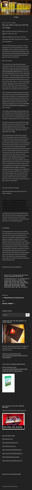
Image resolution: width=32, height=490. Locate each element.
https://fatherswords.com (9, 446)
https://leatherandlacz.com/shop (10, 457)
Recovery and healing (16, 276)
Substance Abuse (9, 287)
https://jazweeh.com (7, 439)
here (3, 34)
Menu (16, 17)
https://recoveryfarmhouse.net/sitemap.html (14, 410)
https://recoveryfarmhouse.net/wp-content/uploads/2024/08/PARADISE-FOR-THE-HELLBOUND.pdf (15, 355)
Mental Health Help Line (11, 284)
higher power (24, 282)
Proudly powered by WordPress (9, 486)
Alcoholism (23, 278)
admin (14, 22)
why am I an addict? (22, 287)
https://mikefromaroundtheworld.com (12, 460)
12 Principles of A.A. (10, 278)
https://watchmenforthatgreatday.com (12, 453)
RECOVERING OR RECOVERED (12, 285)
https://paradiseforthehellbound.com (12, 449)
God (18, 282)
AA (18, 278)
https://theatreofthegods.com (10, 442)
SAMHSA (23, 285)
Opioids (22, 284)
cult (21, 281)
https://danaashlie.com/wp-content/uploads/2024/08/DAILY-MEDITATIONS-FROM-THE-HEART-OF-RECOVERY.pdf (15, 369)
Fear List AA (12, 282)
